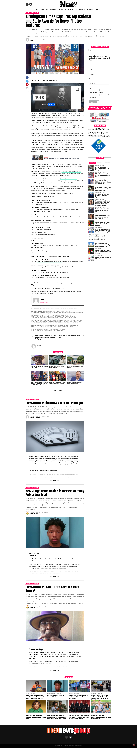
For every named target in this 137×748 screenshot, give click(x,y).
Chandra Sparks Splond (67, 319)
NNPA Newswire (74, 325)
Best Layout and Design (69, 316)
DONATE (42, 9)
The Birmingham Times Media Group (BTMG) (54, 329)
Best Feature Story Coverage (39, 316)
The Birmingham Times (37, 329)
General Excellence (37, 322)
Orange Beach (35, 326)
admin (32, 40)
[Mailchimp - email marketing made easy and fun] (106, 102)
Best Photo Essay (36, 317)
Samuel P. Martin (69, 326)
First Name (91, 69)
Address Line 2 (92, 83)
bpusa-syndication (35, 417)
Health (44, 322)
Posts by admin (44, 302)
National (53, 324)
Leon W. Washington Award (38, 324)
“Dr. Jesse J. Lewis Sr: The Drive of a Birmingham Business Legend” (48, 311)
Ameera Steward (60, 315)
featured (67, 320)
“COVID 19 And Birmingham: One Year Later (69, 147)
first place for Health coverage (40, 321)
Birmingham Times (63, 317)
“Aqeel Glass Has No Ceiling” (68, 179)
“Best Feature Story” (37, 310)
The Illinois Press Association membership (42, 330)
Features (72, 320)
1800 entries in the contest (66, 312)
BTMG (53, 319)
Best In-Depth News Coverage (55, 316)
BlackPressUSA (51, 293)
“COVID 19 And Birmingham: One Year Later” (54, 310)
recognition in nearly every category (54, 326)
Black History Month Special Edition (41, 319)
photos (42, 326)
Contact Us (97, 9)
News (47, 9)
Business (61, 9)
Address (91, 78)
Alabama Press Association (39, 315)
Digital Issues (90, 9)
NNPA (68, 325)
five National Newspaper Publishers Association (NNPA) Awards (65, 321)
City (90, 88)
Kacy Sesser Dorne (52, 322)
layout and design (74, 322)
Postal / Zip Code (93, 92)
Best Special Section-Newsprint (50, 317)
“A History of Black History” (47, 308)
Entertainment (53, 9)
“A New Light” (59, 308)
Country (101, 92)
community (77, 319)
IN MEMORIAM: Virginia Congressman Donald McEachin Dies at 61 (61, 158)
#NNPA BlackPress (53, 312)
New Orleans (58, 325)
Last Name (91, 74)
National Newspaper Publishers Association (43, 325)
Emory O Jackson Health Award (48, 320)
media (48, 324)
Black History (72, 317)
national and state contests (64, 324)
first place (79, 320)
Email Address (92, 65)
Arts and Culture (69, 9)
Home (37, 9)
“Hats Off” (67, 311)
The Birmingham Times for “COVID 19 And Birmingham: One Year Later (57, 202)
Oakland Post (34, 513)
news (64, 325)
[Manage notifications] (134, 745)
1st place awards (78, 312)
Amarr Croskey (51, 315)
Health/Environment (80, 9)
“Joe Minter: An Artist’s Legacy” (40, 312)
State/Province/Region (104, 88)
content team (35, 320)
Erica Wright (60, 320)
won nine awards (58, 330)
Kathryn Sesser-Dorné (63, 322)
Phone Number (92, 97)
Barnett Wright (69, 315)
